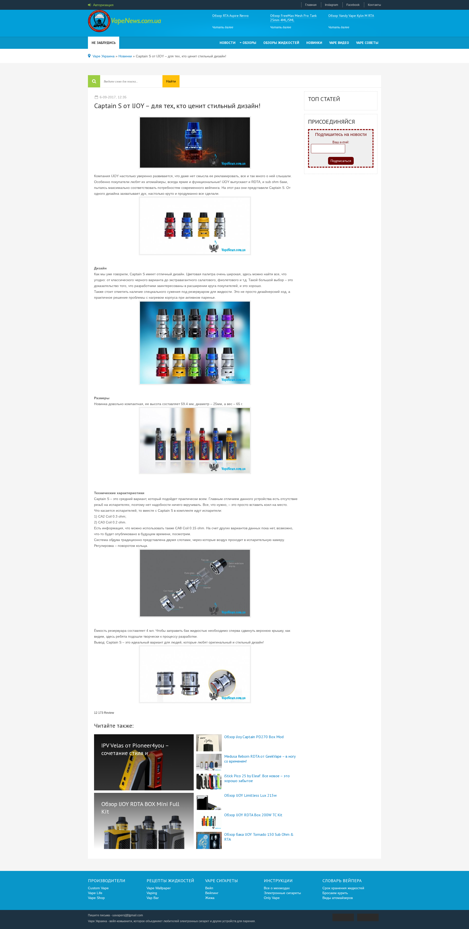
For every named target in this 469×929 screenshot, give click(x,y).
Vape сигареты (221, 880)
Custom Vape (98, 888)
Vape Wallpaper (159, 888)
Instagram (331, 5)
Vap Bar (153, 898)
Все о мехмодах (277, 888)
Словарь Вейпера (342, 880)
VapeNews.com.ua (124, 22)
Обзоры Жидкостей (281, 43)
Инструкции (278, 880)
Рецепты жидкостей (170, 880)
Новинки (314, 43)
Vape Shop (96, 898)
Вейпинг (211, 893)
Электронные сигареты (282, 893)
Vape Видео (339, 43)
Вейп (209, 888)
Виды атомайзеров (337, 898)
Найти (171, 81)
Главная (311, 5)
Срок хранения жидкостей (343, 888)
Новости (227, 43)
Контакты (374, 5)
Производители (106, 880)
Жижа (209, 898)
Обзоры (249, 43)
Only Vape (272, 898)
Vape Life (95, 893)
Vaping (152, 893)
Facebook (353, 5)
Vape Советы (367, 43)
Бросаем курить (335, 893)
